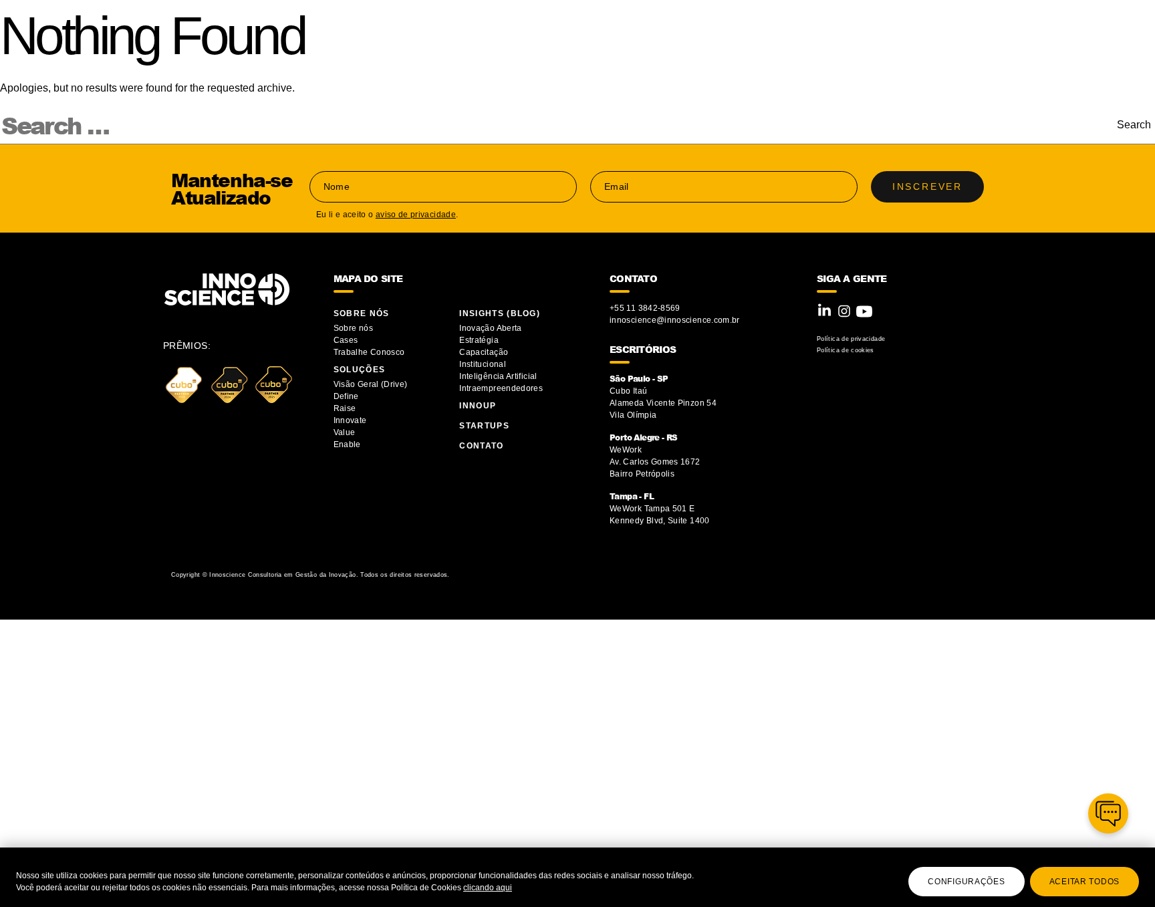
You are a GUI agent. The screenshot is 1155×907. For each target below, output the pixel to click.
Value (345, 432)
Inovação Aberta (490, 328)
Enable (347, 444)
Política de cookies (845, 350)
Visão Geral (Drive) (372, 384)
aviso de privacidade (416, 214)
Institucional (482, 364)
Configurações (966, 881)
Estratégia (479, 340)
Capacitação (483, 352)
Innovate (350, 420)
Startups (484, 425)
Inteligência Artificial (498, 376)
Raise (345, 408)
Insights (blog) (499, 313)
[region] (577, 877)
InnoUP (477, 405)
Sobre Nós (362, 313)
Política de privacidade (851, 339)
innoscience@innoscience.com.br (675, 320)
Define (346, 396)
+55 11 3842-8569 (645, 308)
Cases (346, 340)
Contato (481, 445)
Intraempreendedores (501, 388)
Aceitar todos (1084, 881)
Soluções (360, 369)
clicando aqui (487, 887)
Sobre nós (353, 328)
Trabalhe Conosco (369, 352)
